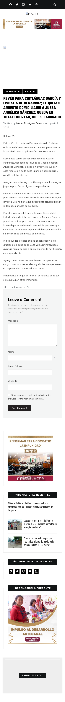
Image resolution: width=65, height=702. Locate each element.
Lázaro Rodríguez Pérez (29, 123)
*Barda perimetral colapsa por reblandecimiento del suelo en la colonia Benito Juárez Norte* (39, 541)
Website (12, 380)
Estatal (30, 91)
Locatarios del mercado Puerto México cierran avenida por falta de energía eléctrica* (40, 524)
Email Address (16, 366)
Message (13, 320)
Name (11, 351)
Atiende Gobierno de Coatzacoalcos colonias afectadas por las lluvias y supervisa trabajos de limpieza (30, 506)
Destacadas (12, 91)
